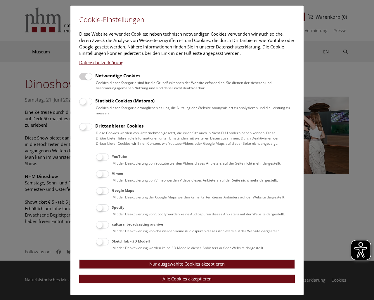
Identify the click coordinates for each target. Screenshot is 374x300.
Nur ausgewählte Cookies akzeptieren (187, 264)
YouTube (119, 156)
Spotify (118, 207)
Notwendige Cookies (117, 76)
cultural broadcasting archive (137, 224)
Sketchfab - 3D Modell (131, 241)
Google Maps (123, 190)
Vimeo (117, 173)
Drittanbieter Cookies (119, 126)
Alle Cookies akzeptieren (187, 279)
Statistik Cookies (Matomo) (125, 101)
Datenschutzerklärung (101, 62)
